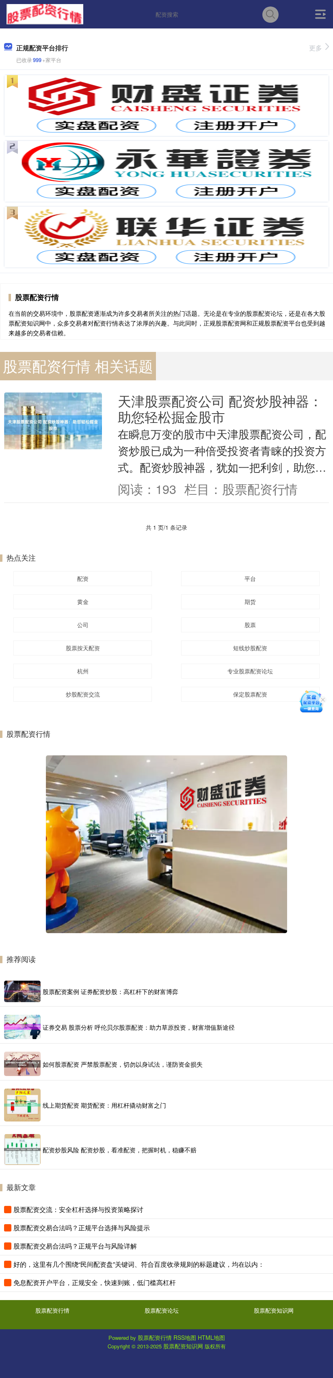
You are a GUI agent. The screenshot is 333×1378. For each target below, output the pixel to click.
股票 (250, 625)
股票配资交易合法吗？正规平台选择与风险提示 (81, 1227)
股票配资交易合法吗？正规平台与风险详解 (75, 1246)
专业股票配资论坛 (250, 671)
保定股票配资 (250, 694)
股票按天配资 (83, 648)
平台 (250, 578)
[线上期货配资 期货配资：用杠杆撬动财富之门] (22, 1105)
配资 (83, 578)
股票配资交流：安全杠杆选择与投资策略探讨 (78, 1209)
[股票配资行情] (44, 13)
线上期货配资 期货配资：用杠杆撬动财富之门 (104, 1105)
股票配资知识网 (274, 1310)
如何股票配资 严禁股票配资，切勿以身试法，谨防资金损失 (123, 1064)
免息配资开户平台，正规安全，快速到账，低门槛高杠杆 (94, 1282)
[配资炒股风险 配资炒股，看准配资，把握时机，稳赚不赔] (22, 1149)
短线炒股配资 (250, 648)
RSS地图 (184, 1337)
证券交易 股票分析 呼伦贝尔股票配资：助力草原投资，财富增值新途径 (139, 1027)
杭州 (83, 671)
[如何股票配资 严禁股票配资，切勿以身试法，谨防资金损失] (22, 1064)
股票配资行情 (52, 1310)
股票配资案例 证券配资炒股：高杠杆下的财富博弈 (110, 991)
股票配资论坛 (162, 1310)
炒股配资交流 (83, 694)
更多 (315, 47)
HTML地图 (211, 1337)
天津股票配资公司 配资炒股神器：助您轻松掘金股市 (220, 408)
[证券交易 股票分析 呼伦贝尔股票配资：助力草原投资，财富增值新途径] (22, 1027)
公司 (83, 625)
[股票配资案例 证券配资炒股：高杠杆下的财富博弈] (22, 992)
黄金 (83, 601)
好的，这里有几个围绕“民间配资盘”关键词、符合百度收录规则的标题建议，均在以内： (138, 1264)
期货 (250, 601)
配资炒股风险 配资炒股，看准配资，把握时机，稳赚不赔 (120, 1149)
